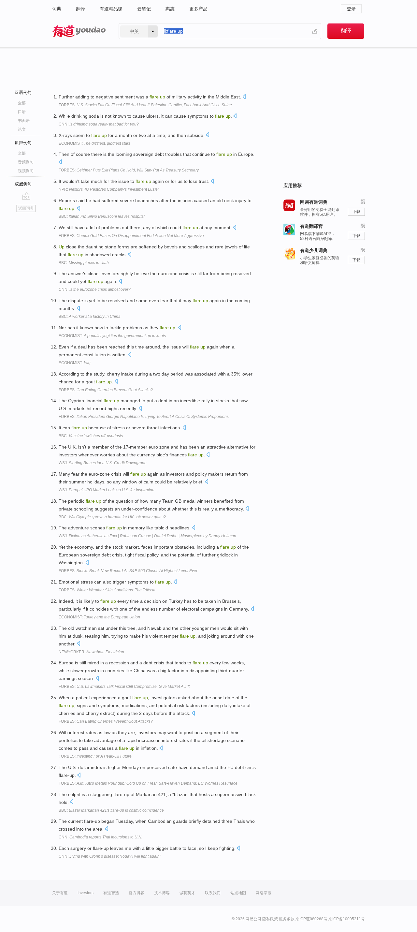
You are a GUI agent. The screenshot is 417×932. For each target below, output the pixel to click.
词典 (56, 8)
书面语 (24, 120)
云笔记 (144, 8)
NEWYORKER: (91, 652)
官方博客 (136, 893)
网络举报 (263, 893)
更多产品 (198, 8)
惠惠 (170, 8)
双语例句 (23, 92)
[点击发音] (244, 97)
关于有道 (60, 893)
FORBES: (145, 105)
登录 (351, 8)
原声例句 (23, 142)
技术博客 (162, 893)
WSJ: (103, 463)
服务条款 (287, 919)
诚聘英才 (187, 893)
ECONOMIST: (94, 143)
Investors (85, 893)
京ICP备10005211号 (346, 919)
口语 (22, 112)
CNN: (99, 124)
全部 (22, 103)
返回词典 (26, 208)
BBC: (102, 216)
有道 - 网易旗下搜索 (79, 31)
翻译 (80, 8)
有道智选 (111, 893)
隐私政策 (270, 919)
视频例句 (26, 171)
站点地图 (238, 893)
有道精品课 (111, 8)
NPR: (109, 189)
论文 (22, 129)
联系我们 (213, 893)
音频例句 (26, 162)
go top (26, 196)
